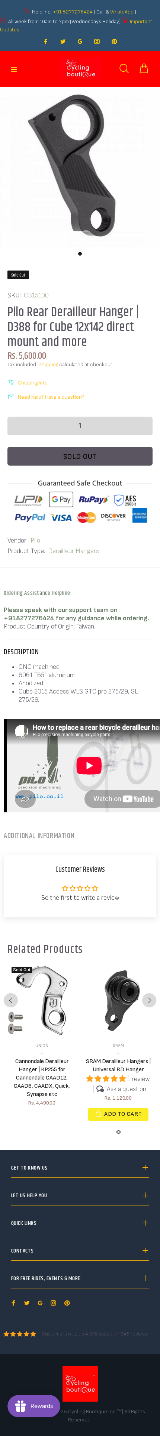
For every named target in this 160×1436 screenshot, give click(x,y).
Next (149, 1000)
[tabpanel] (80, 167)
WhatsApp (122, 12)
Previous (11, 1000)
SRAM (118, 1046)
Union (41, 1046)
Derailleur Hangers (73, 551)
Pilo (35, 540)
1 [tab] (80, 254)
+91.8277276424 (73, 12)
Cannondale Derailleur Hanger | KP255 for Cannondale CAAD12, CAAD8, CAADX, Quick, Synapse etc (42, 1078)
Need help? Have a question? (51, 397)
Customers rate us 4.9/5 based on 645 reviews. (96, 1334)
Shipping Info (33, 383)
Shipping (48, 364)
